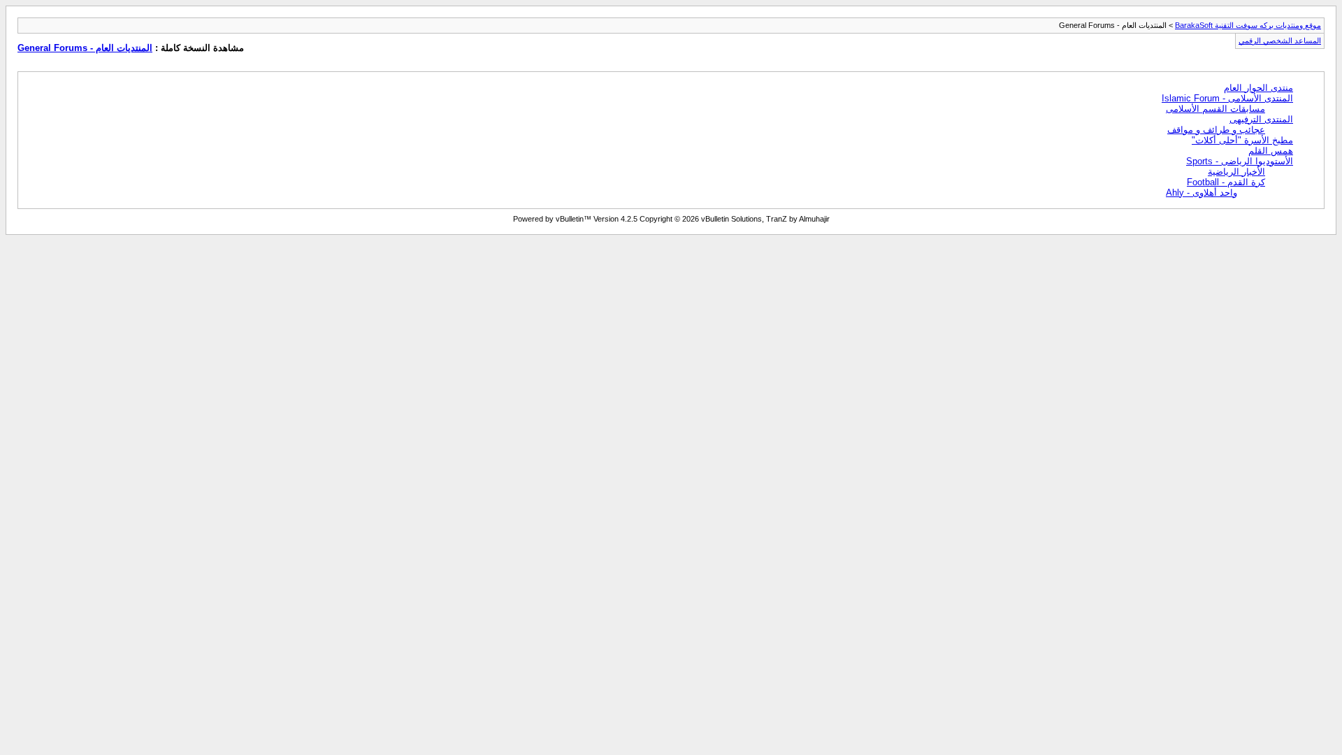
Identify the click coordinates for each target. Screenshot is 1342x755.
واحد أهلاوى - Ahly (1201, 192)
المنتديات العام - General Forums (84, 48)
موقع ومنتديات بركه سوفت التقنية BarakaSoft (1248, 25)
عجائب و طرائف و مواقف (1216, 129)
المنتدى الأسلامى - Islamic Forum (1227, 98)
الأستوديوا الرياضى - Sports (1239, 161)
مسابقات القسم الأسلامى (1215, 108)
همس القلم (1270, 150)
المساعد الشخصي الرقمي (1280, 40)
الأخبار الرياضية (1236, 171)
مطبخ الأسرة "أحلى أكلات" (1242, 140)
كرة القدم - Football (1226, 182)
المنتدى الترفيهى (1261, 119)
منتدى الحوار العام (1258, 87)
